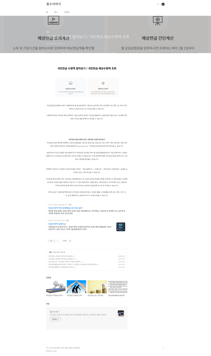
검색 (158, 4)
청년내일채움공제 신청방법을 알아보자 (61, 267)
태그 (56, 12)
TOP (163, 348)
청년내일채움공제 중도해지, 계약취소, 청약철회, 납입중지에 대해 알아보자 (72, 264)
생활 (50, 252)
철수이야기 (53, 4)
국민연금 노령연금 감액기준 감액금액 (60, 256)
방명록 (66, 12)
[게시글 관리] (57, 241)
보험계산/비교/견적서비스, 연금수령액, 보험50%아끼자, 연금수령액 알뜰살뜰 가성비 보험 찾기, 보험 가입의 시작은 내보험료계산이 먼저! (79, 227)
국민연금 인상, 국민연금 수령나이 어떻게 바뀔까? (64, 262)
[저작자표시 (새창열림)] (70, 241)
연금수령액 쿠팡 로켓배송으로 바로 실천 (65, 208)
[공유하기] (54, 241)
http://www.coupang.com (58, 204)
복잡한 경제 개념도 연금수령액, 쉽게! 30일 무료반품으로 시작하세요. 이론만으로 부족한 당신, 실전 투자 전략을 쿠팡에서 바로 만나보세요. (86, 212)
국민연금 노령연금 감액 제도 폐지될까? (61, 259)
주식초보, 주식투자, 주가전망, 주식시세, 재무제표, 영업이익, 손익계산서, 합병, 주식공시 (78, 315)
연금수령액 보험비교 (57, 223)
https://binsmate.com (56, 220)
